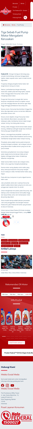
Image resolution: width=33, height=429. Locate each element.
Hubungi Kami (17, 17)
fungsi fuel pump (13, 240)
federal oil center (23, 243)
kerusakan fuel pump (24, 240)
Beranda (15, 3)
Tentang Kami (17, 14)
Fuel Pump (4, 240)
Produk (15, 7)
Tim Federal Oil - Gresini (20, 10)
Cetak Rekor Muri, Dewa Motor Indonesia (13, 273)
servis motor (15, 243)
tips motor (17, 246)
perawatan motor (6, 243)
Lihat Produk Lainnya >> (16, 342)
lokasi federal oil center (7, 246)
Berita (22, 3)
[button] (2, 324)
